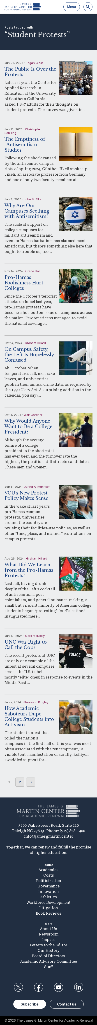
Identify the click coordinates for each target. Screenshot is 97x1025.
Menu (71, 7)
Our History (49, 950)
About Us (48, 929)
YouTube (59, 987)
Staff (48, 967)
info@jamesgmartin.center (48, 836)
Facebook (38, 987)
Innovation (48, 891)
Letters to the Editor (48, 945)
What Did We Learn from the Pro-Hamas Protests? (29, 570)
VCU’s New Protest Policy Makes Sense (26, 495)
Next (30, 782)
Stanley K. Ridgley (35, 702)
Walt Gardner (33, 415)
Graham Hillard (35, 343)
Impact (48, 940)
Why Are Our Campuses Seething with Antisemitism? (27, 211)
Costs (48, 875)
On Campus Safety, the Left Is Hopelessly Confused (29, 355)
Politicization (48, 881)
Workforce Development (48, 902)
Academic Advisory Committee (48, 961)
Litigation (48, 908)
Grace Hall (32, 271)
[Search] (87, 6)
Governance (48, 886)
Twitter (18, 987)
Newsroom (48, 934)
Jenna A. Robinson (37, 486)
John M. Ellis (32, 199)
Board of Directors (48, 956)
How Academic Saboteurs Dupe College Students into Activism (29, 716)
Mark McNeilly (35, 635)
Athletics (48, 897)
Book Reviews (48, 913)
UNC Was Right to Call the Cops (26, 644)
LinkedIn (79, 987)
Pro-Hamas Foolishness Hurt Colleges (24, 283)
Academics (48, 870)
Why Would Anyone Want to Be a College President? (28, 426)
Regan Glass (35, 63)
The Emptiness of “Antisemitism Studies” (25, 144)
